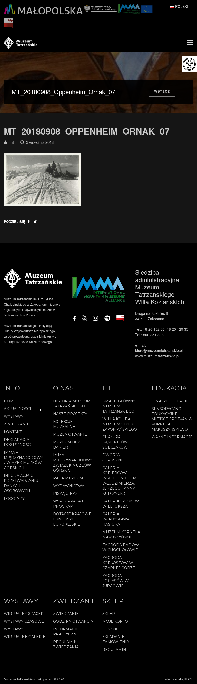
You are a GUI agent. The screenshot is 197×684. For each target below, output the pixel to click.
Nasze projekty (70, 414)
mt (11, 142)
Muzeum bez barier (66, 445)
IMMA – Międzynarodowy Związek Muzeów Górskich (23, 460)
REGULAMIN (114, 649)
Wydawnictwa (68, 485)
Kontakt (13, 432)
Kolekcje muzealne (64, 424)
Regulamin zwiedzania (66, 644)
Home (10, 401)
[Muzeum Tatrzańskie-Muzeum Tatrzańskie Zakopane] (20, 42)
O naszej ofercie (170, 401)
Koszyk (109, 629)
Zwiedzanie (16, 424)
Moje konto (115, 621)
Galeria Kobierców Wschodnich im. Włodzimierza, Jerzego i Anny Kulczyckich (119, 481)
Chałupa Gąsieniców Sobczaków (115, 442)
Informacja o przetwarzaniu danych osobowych (21, 483)
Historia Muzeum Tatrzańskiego (72, 403)
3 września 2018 (40, 142)
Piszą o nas (65, 493)
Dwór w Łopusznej (113, 457)
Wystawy (13, 416)
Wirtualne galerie (24, 636)
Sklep (108, 613)
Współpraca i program (68, 504)
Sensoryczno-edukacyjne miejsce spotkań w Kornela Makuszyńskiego (172, 419)
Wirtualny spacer (24, 613)
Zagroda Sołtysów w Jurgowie (115, 580)
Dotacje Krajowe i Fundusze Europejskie (73, 519)
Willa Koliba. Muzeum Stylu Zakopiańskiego (119, 424)
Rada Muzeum (68, 478)
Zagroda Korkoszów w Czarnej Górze (118, 562)
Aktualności (17, 408)
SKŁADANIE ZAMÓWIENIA (115, 639)
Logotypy (14, 498)
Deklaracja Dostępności (18, 442)
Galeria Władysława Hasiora (116, 519)
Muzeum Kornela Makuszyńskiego (121, 534)
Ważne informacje (172, 437)
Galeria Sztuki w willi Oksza (120, 504)
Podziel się (14, 221)
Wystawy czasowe (24, 621)
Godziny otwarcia (73, 621)
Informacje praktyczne (66, 631)
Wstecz (162, 91)
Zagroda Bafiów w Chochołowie (120, 547)
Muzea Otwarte (70, 434)
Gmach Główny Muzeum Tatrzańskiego (118, 406)
